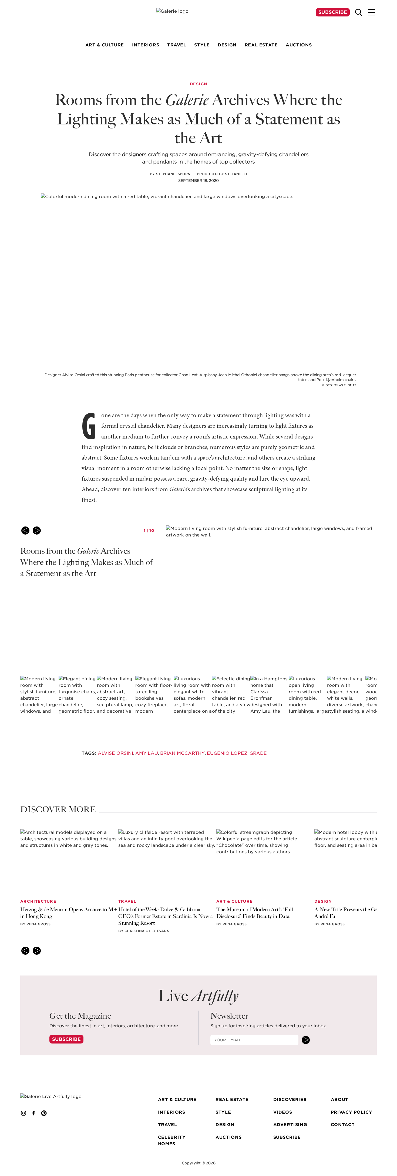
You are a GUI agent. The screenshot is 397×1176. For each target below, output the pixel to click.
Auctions (228, 1137)
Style (223, 1112)
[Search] (358, 12)
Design (225, 1124)
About (339, 1099)
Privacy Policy (351, 1112)
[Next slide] (37, 530)
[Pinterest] (44, 1113)
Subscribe (332, 12)
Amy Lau (146, 753)
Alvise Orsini (115, 753)
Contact (343, 1124)
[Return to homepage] (58, 1096)
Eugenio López (227, 753)
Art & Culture (177, 1099)
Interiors (171, 1112)
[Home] (198, 18)
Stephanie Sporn (173, 174)
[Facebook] (34, 1113)
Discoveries (290, 1099)
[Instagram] (23, 1113)
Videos (282, 1112)
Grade (258, 753)
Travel (167, 1124)
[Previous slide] (25, 530)
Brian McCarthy (182, 753)
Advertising (290, 1124)
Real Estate (232, 1099)
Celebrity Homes (172, 1141)
